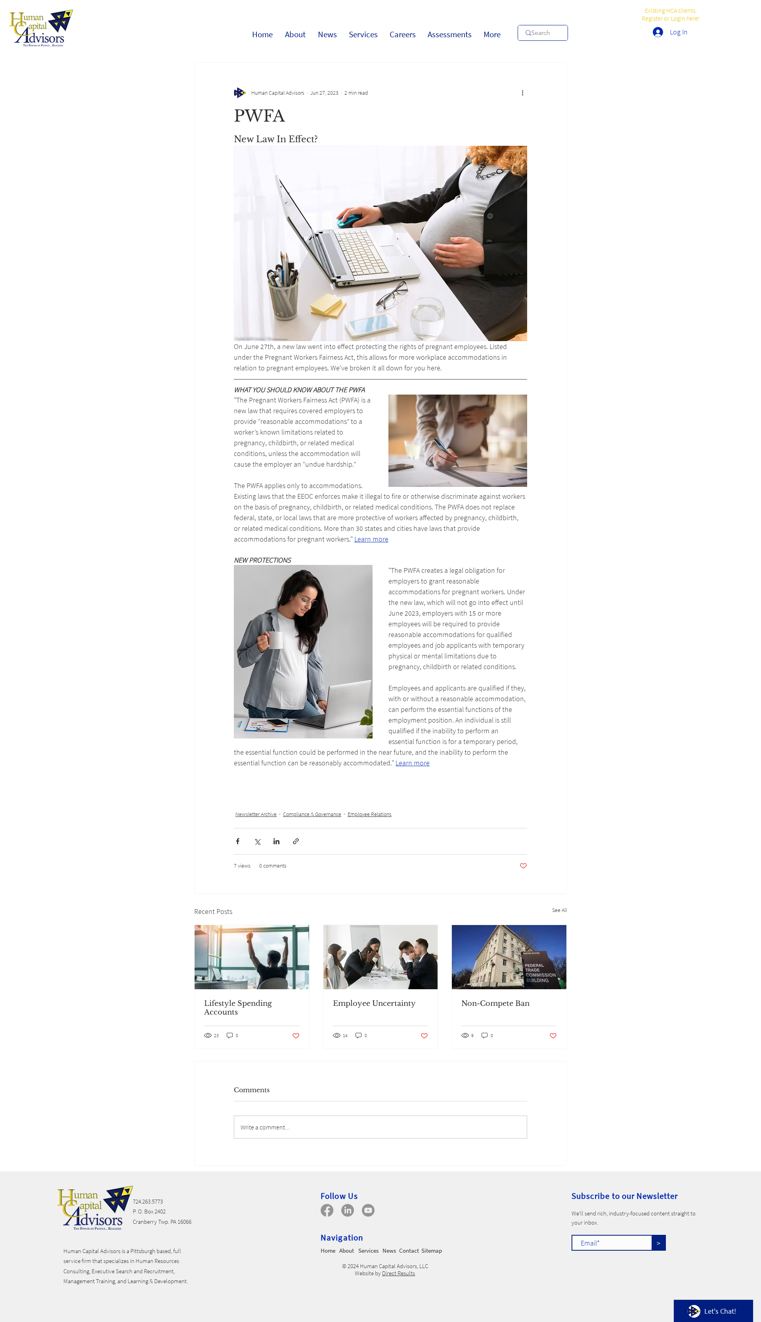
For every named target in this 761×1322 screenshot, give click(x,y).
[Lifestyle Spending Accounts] (252, 957)
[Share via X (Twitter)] (257, 841)
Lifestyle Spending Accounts (238, 1008)
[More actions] (522, 92)
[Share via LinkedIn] (276, 841)
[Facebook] (327, 1210)
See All (559, 910)
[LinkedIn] (347, 1210)
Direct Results (398, 1273)
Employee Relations (370, 814)
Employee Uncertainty (374, 1003)
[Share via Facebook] (237, 841)
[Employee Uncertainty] (380, 957)
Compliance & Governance (312, 814)
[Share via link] (296, 841)
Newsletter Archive (256, 814)
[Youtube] (368, 1210)
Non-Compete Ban (495, 1003)
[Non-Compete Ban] (509, 957)
